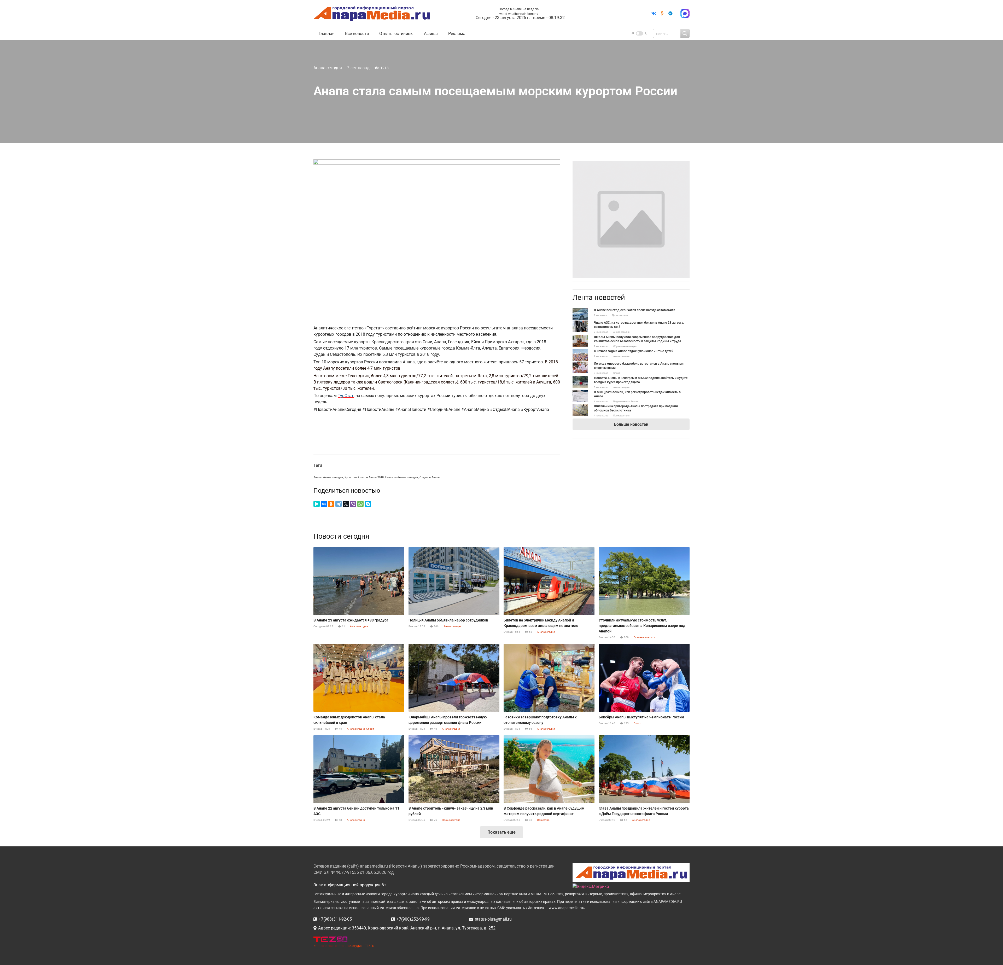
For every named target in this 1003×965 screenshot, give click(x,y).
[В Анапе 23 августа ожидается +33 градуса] (358, 581)
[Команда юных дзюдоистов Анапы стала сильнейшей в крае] (358, 678)
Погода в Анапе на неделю (519, 9)
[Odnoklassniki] (662, 13)
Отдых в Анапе (429, 477)
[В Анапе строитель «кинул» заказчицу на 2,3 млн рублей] (454, 769)
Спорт (616, 373)
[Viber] (353, 504)
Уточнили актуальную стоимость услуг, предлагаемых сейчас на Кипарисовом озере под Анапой (642, 625)
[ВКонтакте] (324, 504)
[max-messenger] (685, 13)
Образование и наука (625, 346)
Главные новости (644, 637)
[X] (346, 504)
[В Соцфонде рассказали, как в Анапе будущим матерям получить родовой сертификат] (549, 769)
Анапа (317, 477)
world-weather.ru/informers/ (518, 14)
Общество (543, 819)
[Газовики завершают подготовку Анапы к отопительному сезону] (549, 678)
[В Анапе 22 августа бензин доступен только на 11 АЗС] (358, 769)
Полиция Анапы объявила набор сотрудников (448, 620)
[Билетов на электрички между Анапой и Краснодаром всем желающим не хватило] (549, 581)
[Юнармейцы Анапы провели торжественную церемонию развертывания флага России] (454, 678)
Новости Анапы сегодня (401, 477)
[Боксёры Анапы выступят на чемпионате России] (644, 678)
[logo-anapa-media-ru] (371, 13)
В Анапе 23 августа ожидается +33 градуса (350, 620)
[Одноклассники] (331, 504)
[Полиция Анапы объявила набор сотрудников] (454, 581)
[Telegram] (670, 13)
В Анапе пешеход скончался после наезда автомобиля (634, 310)
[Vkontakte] (654, 13)
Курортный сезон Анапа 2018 (364, 477)
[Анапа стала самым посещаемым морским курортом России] (631, 163)
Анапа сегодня (327, 67)
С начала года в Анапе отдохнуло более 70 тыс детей (633, 351)
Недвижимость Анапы (625, 401)
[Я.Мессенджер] (316, 504)
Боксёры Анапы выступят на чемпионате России (641, 717)
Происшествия (620, 315)
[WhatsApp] (360, 504)
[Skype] (368, 504)
